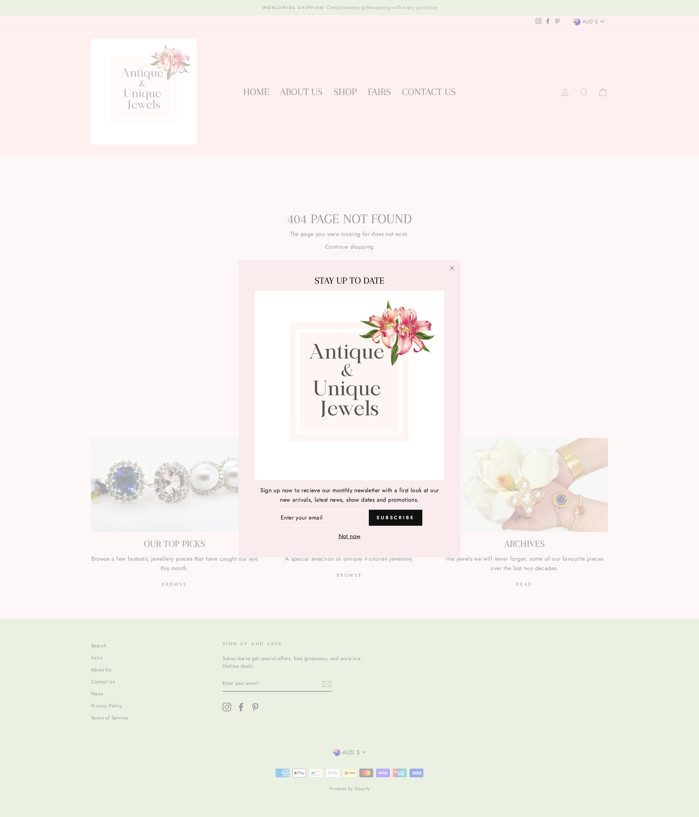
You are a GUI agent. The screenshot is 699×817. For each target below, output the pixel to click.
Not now (350, 536)
